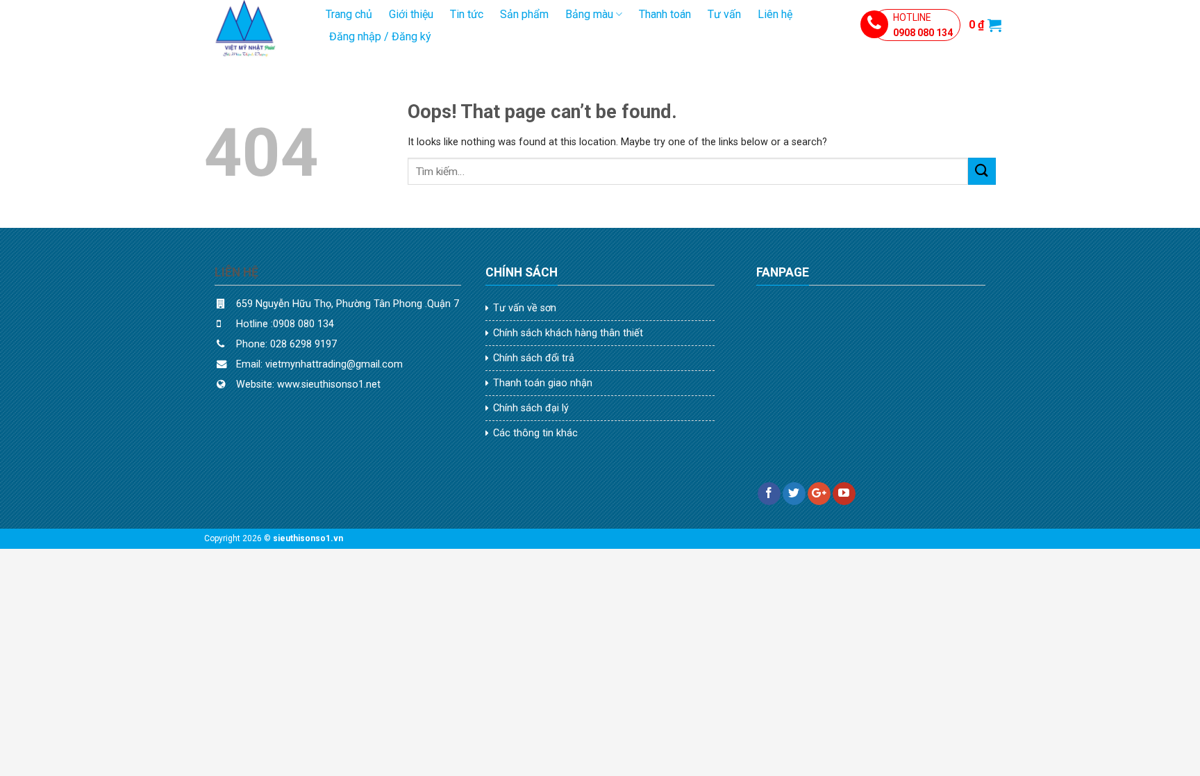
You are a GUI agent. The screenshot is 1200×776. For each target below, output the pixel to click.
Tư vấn (724, 14)
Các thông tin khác (535, 433)
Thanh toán (665, 14)
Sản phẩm (524, 14)
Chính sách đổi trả (533, 358)
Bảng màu (589, 14)
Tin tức (466, 14)
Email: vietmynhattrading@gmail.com (319, 364)
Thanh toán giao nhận (542, 383)
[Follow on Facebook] (769, 494)
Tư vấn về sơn (524, 308)
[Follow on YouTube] (844, 494)
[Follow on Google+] (819, 494)
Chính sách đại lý (531, 408)
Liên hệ (775, 14)
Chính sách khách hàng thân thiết (568, 333)
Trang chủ (349, 14)
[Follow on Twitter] (794, 494)
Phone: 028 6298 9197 (288, 344)
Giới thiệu (411, 14)
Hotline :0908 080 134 (285, 324)
